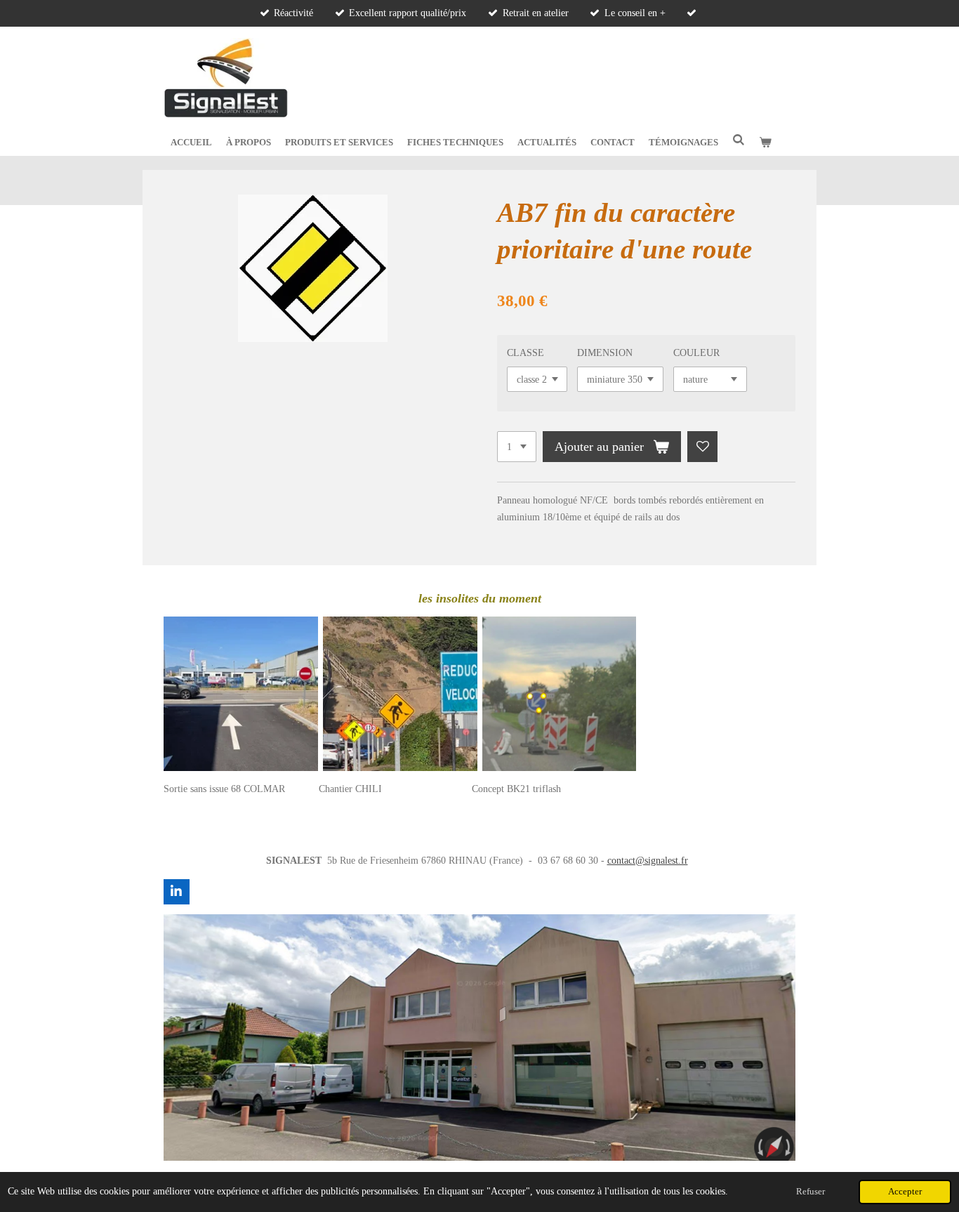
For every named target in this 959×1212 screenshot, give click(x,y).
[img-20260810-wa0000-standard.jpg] (241, 694)
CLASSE (525, 353)
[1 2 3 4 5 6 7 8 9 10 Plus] (516, 446)
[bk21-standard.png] (559, 694)
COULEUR (696, 353)
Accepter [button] (905, 1192)
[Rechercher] (738, 140)
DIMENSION (605, 353)
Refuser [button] (810, 1192)
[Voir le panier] (765, 142)
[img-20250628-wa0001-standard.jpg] (399, 694)
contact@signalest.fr (647, 860)
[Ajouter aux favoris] (702, 446)
